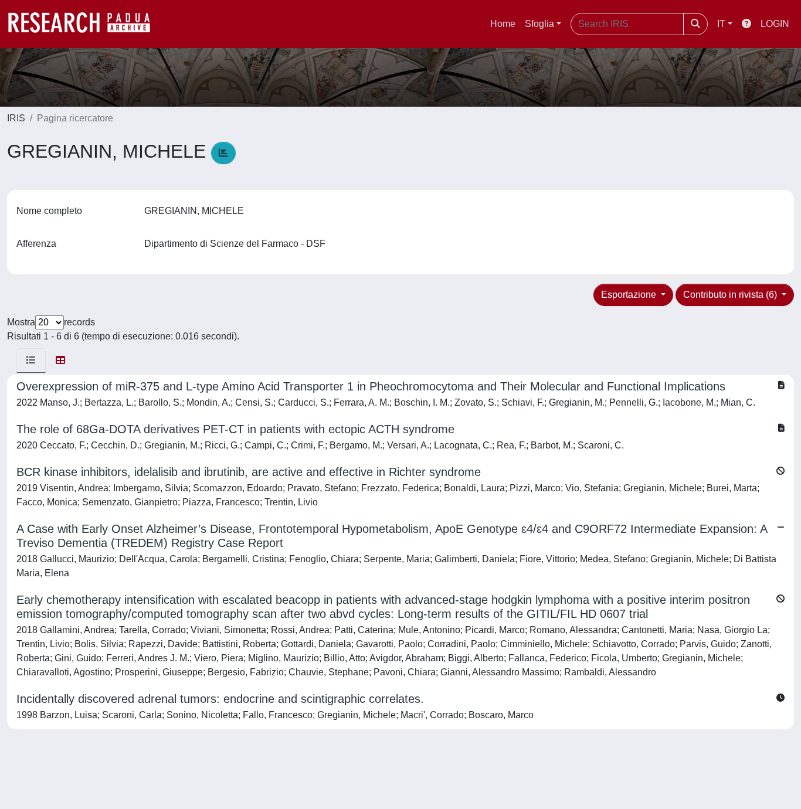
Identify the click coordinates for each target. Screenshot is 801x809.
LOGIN (775, 24)
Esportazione (630, 295)
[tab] (31, 360)
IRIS (16, 118)
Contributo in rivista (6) (731, 295)
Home (502, 24)
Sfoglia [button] (539, 24)
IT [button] (721, 24)
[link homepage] (85, 24)
